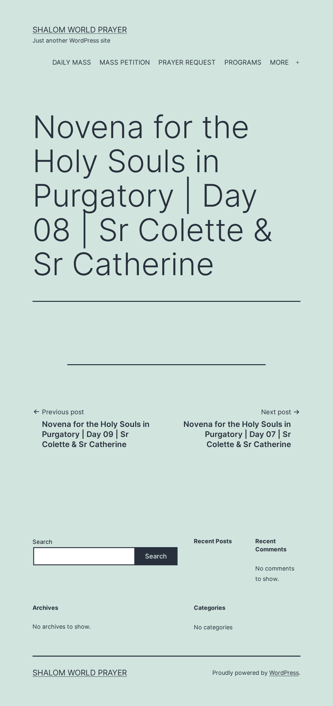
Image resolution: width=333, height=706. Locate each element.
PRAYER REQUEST (187, 62)
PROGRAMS (242, 62)
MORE (279, 62)
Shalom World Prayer (80, 29)
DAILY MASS (71, 62)
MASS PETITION (125, 62)
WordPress (284, 672)
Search (42, 541)
